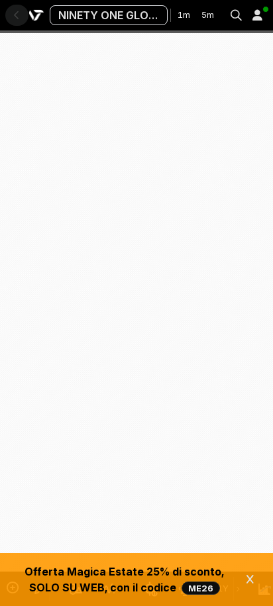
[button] (257, 15)
